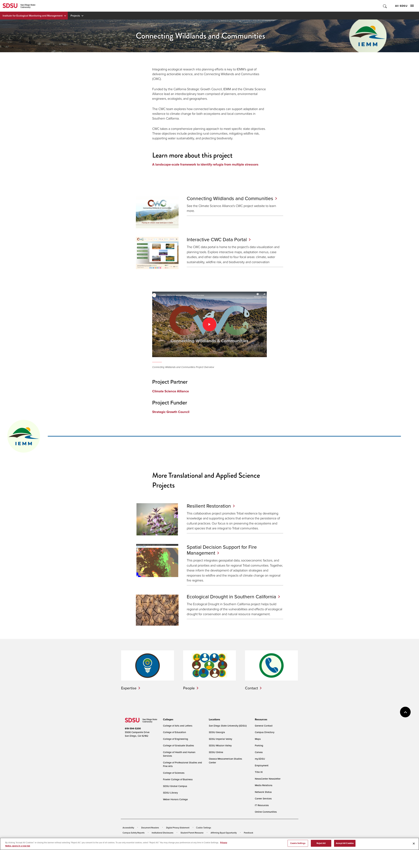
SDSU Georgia (217, 732)
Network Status (263, 792)
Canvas (259, 752)
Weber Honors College (175, 799)
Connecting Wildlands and (230, 198)
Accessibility (128, 827)
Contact (251, 688)
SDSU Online (216, 752)
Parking (259, 745)
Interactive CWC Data (217, 239)
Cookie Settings (203, 827)
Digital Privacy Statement (177, 827)
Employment (261, 765)
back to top (405, 712)
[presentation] (167, 719)
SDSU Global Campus (175, 786)
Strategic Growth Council (170, 411)
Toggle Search (385, 6)
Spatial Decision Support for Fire (222, 549)
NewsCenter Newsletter (268, 778)
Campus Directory (264, 732)
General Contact (264, 725)
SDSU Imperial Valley (220, 739)
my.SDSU (260, 758)
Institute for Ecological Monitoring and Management (33, 15)
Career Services (263, 798)
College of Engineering (175, 739)
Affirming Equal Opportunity (224, 832)
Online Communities (266, 811)
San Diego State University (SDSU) (228, 725)
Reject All (321, 843)
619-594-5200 (133, 728)
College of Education (174, 732)
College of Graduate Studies (178, 745)
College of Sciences (173, 773)
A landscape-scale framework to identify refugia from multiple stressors (205, 164)
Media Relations (263, 785)
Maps (258, 739)
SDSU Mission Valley (220, 745)
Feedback (248, 832)
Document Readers (150, 827)
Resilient (209, 505)
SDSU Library (170, 792)
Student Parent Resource (192, 832)
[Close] (413, 843)
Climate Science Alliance (170, 391)
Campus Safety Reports (134, 832)
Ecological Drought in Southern (231, 596)
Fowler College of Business (178, 779)
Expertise (129, 688)
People (189, 688)
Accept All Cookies (345, 843)
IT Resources (262, 805)
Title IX (259, 772)
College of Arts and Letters (177, 725)
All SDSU (401, 6)
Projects (75, 15)
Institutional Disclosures (162, 832)
